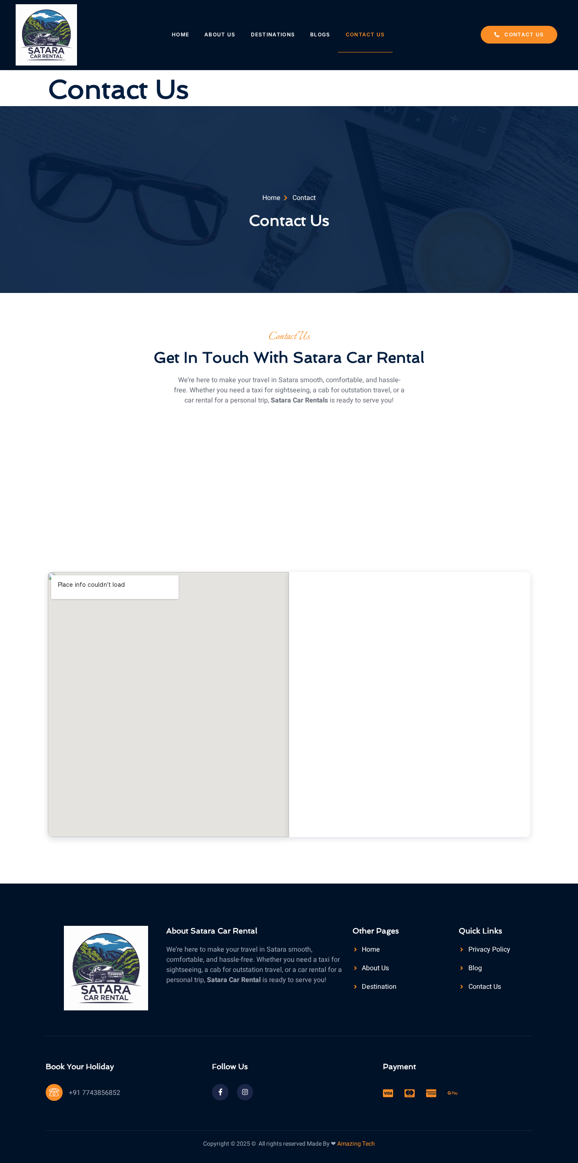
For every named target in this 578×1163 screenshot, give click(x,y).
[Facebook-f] (220, 1092)
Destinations (273, 34)
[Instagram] (245, 1092)
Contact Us (365, 34)
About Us (219, 34)
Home (180, 34)
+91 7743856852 (94, 1093)
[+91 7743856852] (54, 1092)
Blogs (320, 34)
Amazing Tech (356, 1143)
